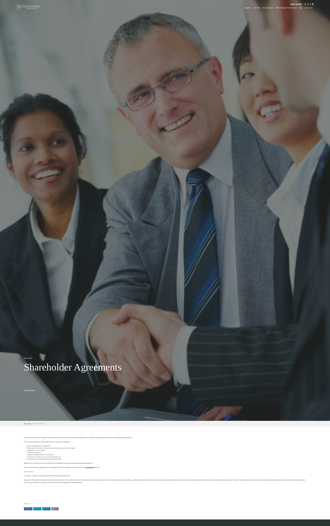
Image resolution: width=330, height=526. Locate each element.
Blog (300, 8)
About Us (248, 8)
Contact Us (309, 8)
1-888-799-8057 (296, 4)
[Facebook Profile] (305, 4)
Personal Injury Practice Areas (286, 8)
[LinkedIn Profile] (313, 4)
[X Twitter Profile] (307, 4)
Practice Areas (268, 8)
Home (25, 423)
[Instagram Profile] (310, 4)
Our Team (257, 8)
